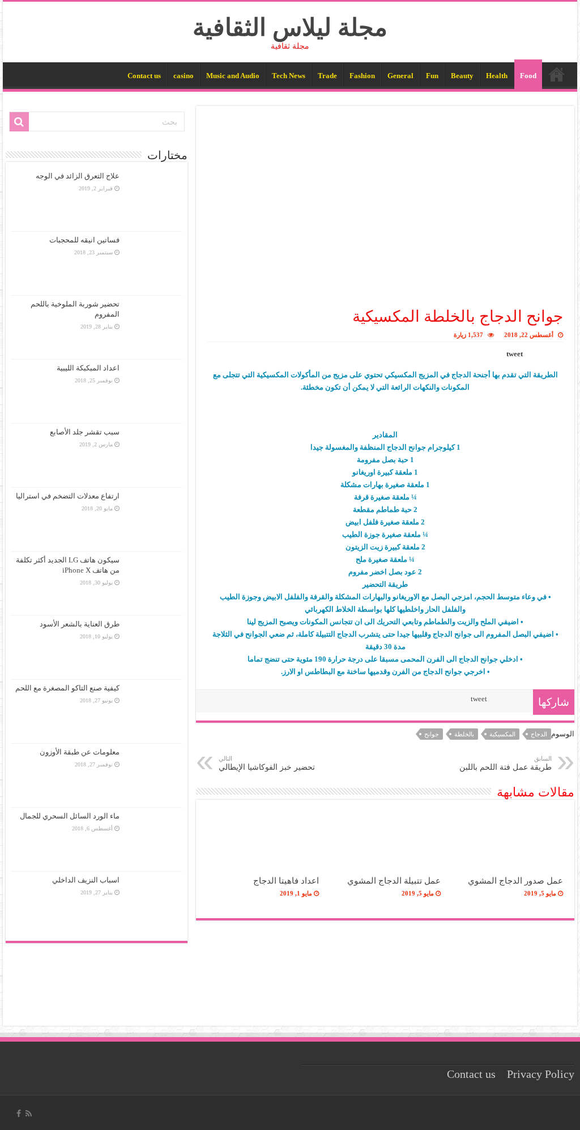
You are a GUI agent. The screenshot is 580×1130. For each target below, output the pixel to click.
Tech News (288, 75)
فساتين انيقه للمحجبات (84, 240)
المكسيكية (502, 734)
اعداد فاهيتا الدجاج (286, 880)
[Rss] (28, 1113)
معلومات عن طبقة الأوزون (80, 752)
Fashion (362, 75)
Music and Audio (232, 75)
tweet (514, 353)
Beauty (462, 75)
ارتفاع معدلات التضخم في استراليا (68, 496)
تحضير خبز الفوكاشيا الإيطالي (267, 763)
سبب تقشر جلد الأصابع (85, 432)
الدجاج (539, 734)
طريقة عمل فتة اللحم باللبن (505, 763)
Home (557, 74)
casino (183, 75)
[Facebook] (18, 1113)
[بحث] (19, 121)
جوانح (431, 734)
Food (528, 75)
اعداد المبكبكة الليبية (88, 368)
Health (497, 75)
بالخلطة (464, 734)
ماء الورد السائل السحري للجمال (70, 816)
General (400, 75)
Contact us (144, 75)
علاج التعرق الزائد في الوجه (78, 176)
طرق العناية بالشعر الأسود (80, 624)
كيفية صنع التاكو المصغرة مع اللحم (67, 688)
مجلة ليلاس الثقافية (290, 27)
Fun (432, 75)
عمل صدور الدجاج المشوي (515, 880)
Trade (327, 75)
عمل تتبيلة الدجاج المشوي (394, 880)
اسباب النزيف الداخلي (86, 880)
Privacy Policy (540, 1074)
